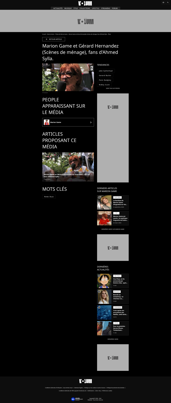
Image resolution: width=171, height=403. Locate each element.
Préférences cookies (107, 391)
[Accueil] (85, 3)
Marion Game (50, 34)
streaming (105, 8)
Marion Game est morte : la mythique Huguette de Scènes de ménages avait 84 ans (120, 220)
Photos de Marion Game (61, 34)
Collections (85, 8)
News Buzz (49, 197)
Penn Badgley (105, 80)
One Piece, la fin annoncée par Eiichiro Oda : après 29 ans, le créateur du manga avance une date (120, 284)
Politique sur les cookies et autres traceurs (94, 387)
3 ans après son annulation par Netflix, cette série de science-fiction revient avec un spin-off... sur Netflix (119, 316)
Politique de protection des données (116, 387)
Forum (115, 8)
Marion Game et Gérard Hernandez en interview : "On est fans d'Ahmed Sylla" (67, 175)
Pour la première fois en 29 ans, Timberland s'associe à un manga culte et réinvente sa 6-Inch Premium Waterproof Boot (120, 333)
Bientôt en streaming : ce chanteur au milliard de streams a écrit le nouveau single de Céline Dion (120, 300)
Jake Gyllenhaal (106, 71)
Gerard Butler (105, 75)
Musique (68, 8)
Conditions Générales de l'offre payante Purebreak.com (72, 391)
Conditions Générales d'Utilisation (53, 387)
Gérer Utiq (98, 391)
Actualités (58, 8)
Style (75, 8)
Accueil (44, 34)
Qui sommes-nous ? (68, 387)
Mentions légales (78, 387)
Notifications (91, 391)
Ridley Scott (104, 85)
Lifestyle (95, 8)
